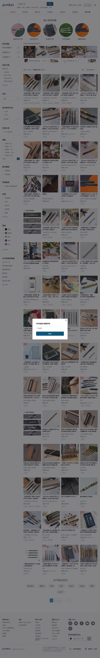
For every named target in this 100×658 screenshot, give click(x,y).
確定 (50, 333)
